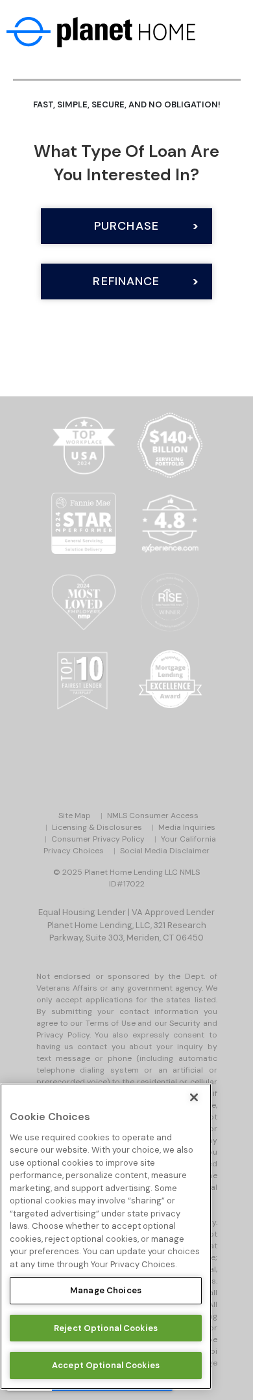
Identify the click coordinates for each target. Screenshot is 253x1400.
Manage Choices (105, 1290)
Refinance (126, 281)
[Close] (194, 1097)
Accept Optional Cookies (106, 1365)
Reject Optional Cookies (106, 1328)
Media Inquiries (186, 827)
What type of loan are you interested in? (126, 162)
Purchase (126, 226)
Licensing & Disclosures (97, 827)
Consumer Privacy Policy (98, 839)
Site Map (74, 815)
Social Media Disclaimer (165, 850)
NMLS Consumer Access (153, 815)
